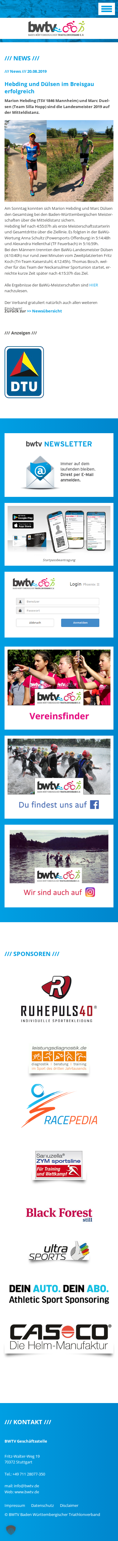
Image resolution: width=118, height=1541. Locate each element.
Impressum (15, 1505)
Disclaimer (69, 1505)
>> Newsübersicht (44, 311)
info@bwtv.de (26, 1485)
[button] (11, 1530)
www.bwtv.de (27, 1492)
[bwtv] (56, 27)
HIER (93, 285)
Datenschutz (42, 1505)
